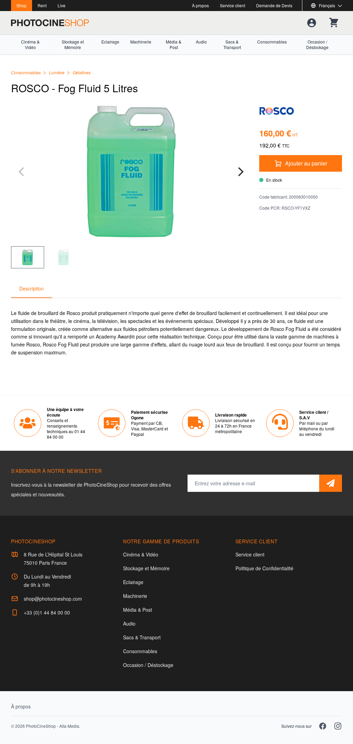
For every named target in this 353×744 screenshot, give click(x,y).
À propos (200, 5)
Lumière (57, 72)
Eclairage (110, 42)
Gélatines (82, 72)
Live (61, 5)
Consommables (272, 42)
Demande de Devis (274, 5)
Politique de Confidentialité (264, 568)
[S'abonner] (330, 483)
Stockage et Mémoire (73, 44)
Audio (201, 42)
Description (31, 288)
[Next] (240, 171)
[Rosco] (300, 110)
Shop (22, 5)
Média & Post (173, 44)
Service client (232, 5)
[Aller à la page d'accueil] (50, 23)
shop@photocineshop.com (53, 598)
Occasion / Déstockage (317, 44)
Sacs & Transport (232, 44)
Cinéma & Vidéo (30, 44)
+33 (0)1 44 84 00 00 (47, 612)
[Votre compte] (311, 23)
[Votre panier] (333, 23)
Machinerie (140, 42)
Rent (42, 5)
